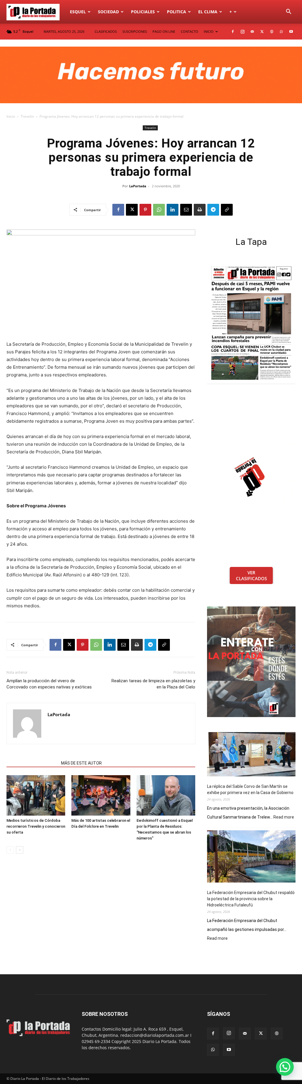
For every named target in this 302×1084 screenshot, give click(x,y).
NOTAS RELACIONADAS (32, 763)
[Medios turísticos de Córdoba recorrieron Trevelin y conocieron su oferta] (35, 795)
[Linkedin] (172, 210)
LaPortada (137, 186)
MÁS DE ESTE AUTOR (81, 763)
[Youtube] (291, 32)
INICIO (209, 31)
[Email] (186, 210)
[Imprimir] (200, 210)
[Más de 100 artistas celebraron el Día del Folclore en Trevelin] (100, 795)
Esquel (78, 11)
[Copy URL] (227, 210)
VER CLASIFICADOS (251, 575)
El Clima (207, 11)
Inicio (10, 116)
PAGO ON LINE (163, 31)
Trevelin (27, 116)
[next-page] (19, 850)
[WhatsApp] (281, 32)
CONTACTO (189, 31)
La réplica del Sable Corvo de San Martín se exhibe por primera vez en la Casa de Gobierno (250, 789)
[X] (261, 32)
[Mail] (252, 32)
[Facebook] (232, 32)
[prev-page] (10, 850)
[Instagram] (242, 32)
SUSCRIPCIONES (134, 31)
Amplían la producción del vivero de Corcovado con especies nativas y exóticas (49, 684)
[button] (288, 12)
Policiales (143, 11)
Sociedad (108, 11)
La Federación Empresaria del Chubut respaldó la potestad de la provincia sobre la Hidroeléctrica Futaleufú (251, 898)
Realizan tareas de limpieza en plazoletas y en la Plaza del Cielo (153, 684)
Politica (176, 11)
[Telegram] (213, 210)
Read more (283, 817)
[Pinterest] (145, 210)
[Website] (271, 32)
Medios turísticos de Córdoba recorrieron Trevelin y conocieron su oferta (35, 826)
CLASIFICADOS (106, 31)
